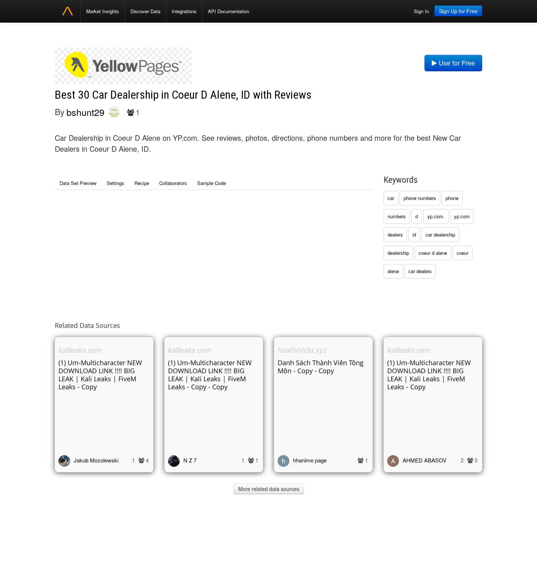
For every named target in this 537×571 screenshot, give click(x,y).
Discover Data (145, 11)
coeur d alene (433, 252)
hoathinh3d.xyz (302, 349)
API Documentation (228, 11)
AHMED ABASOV (424, 460)
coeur (462, 252)
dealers (395, 234)
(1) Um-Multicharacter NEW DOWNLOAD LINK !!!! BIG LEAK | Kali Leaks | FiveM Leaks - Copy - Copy (210, 374)
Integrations (184, 11)
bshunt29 (85, 111)
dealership (398, 252)
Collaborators (173, 182)
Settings (115, 182)
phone (452, 197)
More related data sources (268, 488)
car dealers (420, 271)
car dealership (440, 234)
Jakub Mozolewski (96, 460)
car (391, 197)
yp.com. (436, 216)
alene (393, 271)
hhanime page (310, 460)
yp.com (462, 216)
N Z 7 (190, 460)
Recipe (141, 182)
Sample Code (211, 182)
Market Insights (102, 11)
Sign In (421, 11)
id (414, 234)
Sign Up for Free (458, 11)
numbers (397, 216)
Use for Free (456, 62)
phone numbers (420, 197)
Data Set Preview (78, 182)
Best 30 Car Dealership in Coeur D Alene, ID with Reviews (183, 95)
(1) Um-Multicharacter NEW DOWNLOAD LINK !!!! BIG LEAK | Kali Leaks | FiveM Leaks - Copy (100, 374)
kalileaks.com (80, 349)
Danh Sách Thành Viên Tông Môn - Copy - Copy (320, 366)
